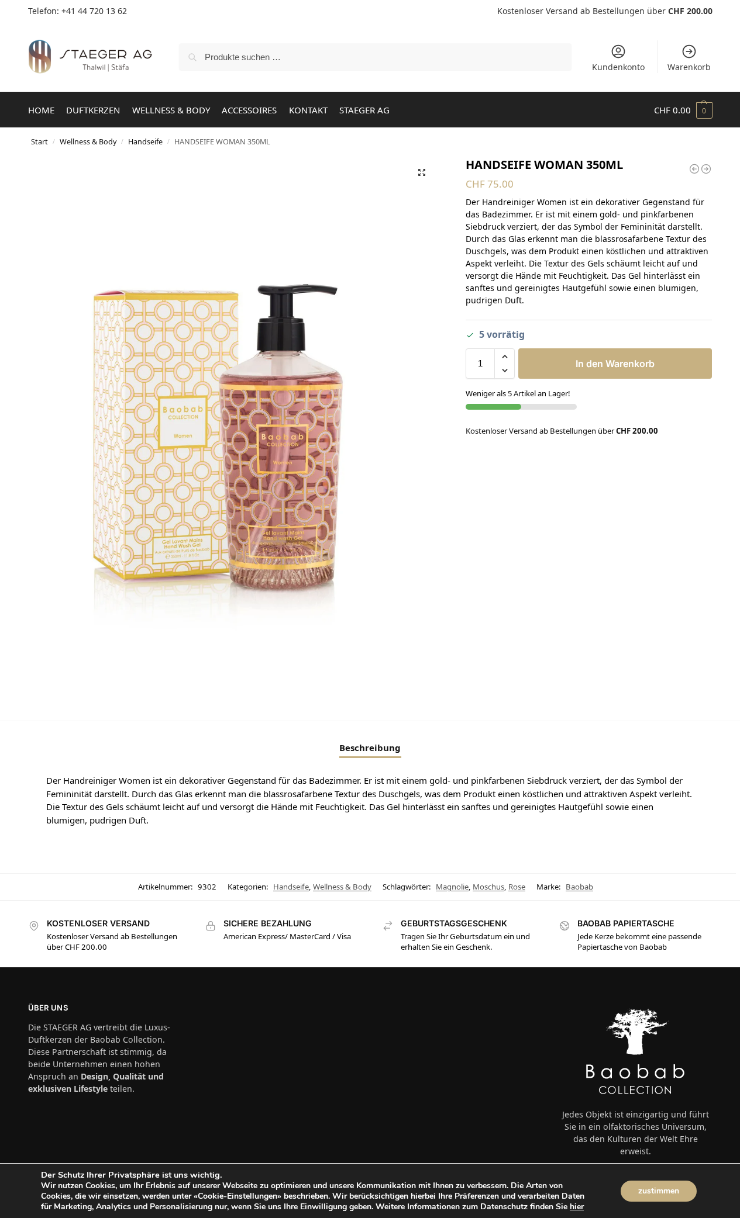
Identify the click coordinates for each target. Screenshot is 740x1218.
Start (39, 141)
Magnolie (452, 886)
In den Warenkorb (615, 363)
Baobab (579, 886)
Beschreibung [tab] (370, 747)
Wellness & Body (88, 141)
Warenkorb (689, 66)
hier (577, 1206)
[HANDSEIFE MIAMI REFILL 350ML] (706, 169)
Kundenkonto (618, 66)
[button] (683, 109)
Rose (516, 886)
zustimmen (658, 1190)
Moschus (488, 886)
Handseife (145, 141)
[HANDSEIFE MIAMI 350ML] (694, 169)
